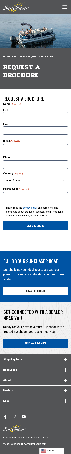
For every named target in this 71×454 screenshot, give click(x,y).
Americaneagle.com (35, 444)
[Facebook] (5, 417)
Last (5, 124)
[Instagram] (15, 417)
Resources (19, 56)
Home (6, 56)
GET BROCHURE (35, 225)
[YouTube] (24, 417)
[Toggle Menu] (65, 7)
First (5, 110)
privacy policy (30, 207)
